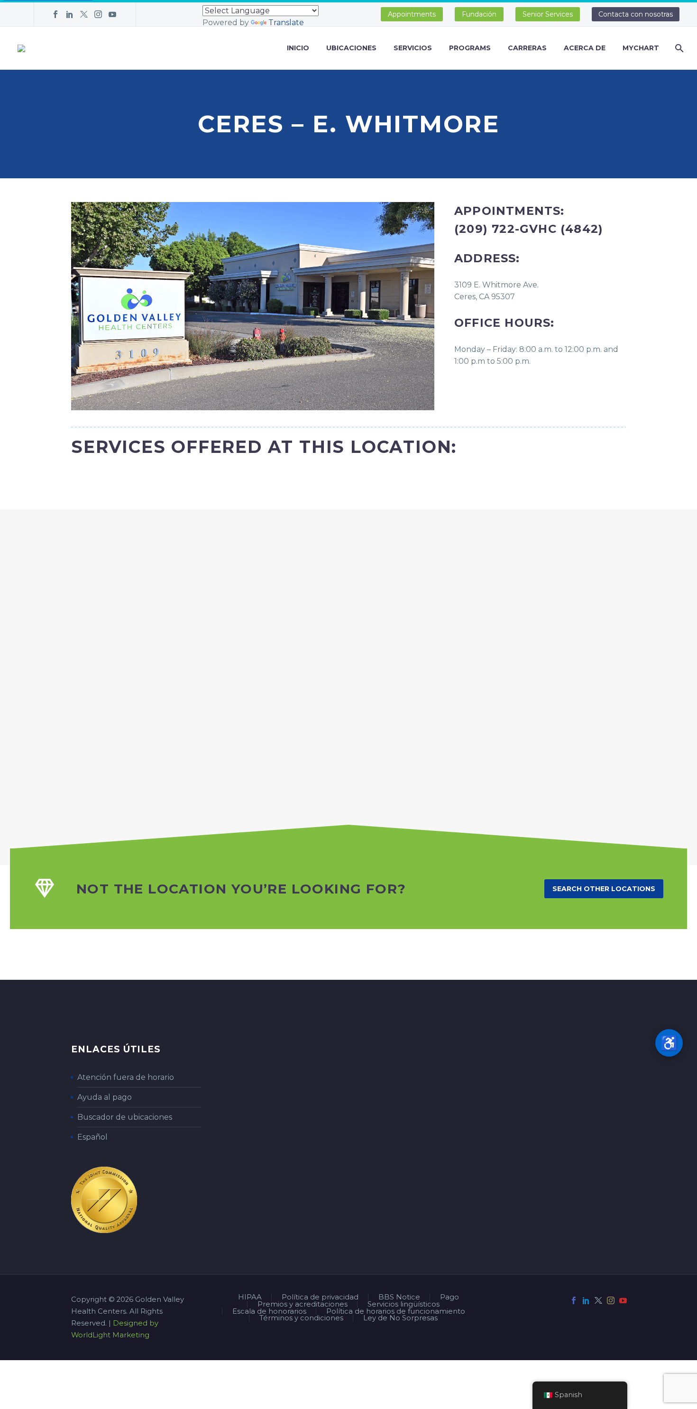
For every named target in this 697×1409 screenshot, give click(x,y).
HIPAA (250, 1297)
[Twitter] (84, 14)
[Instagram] (98, 14)
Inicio (298, 48)
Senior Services (548, 14)
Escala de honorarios (269, 1311)
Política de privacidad (320, 1297)
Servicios (413, 48)
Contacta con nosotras (635, 14)
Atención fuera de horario (125, 1077)
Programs (470, 48)
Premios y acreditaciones (302, 1304)
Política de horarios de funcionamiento (395, 1311)
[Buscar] (678, 48)
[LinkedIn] (70, 14)
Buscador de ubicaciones (124, 1117)
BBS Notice (399, 1297)
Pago (449, 1297)
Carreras (527, 48)
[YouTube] (112, 14)
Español (92, 1137)
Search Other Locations (603, 888)
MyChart (641, 48)
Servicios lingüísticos (403, 1304)
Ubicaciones (351, 48)
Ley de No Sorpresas (400, 1318)
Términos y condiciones (301, 1318)
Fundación (479, 14)
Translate (286, 22)
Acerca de (584, 48)
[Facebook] (55, 14)
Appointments (412, 14)
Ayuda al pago (104, 1097)
